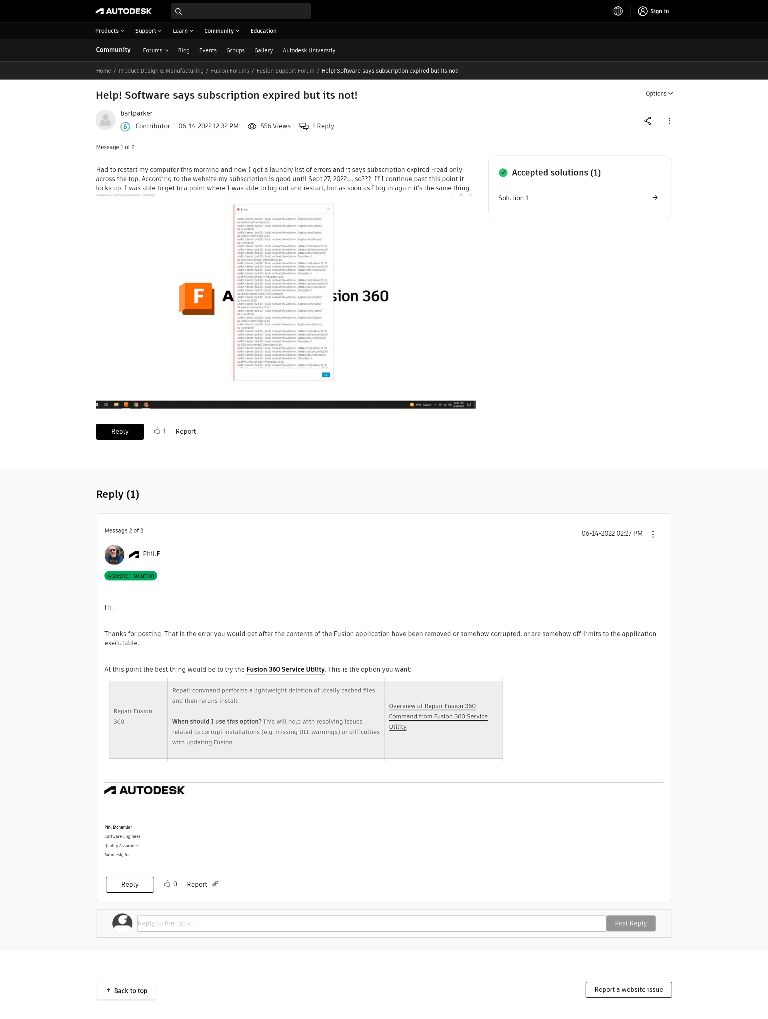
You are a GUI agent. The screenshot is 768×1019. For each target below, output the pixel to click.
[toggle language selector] (618, 11)
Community (113, 49)
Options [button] (656, 94)
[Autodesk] (124, 11)
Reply (120, 431)
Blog (184, 50)
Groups (235, 50)
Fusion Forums (230, 71)
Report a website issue (628, 989)
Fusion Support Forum (285, 71)
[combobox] (241, 11)
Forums (152, 50)
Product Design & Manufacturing (161, 71)
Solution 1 (513, 198)
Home (103, 71)
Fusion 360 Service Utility (285, 669)
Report (186, 431)
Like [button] (157, 431)
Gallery (263, 50)
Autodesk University (309, 50)
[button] (668, 121)
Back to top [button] (131, 990)
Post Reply (631, 923)
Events (208, 50)
